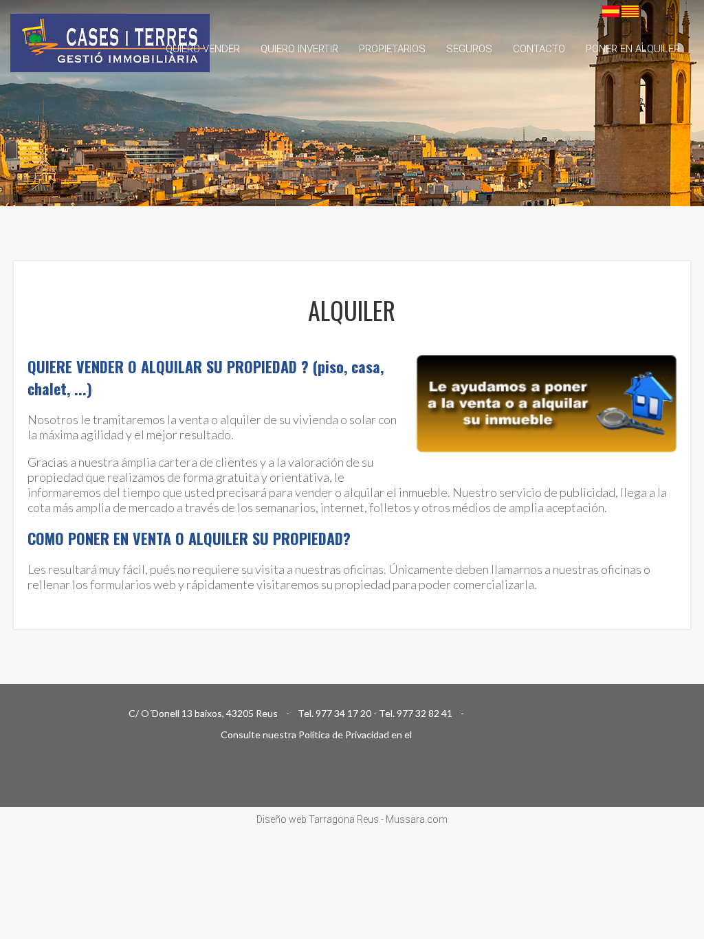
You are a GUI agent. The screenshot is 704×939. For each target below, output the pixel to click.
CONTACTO (539, 49)
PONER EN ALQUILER (633, 49)
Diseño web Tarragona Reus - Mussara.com (352, 819)
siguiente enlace (448, 734)
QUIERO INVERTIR (299, 49)
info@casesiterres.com (522, 713)
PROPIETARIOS (392, 49)
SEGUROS (469, 49)
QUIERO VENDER (203, 49)
